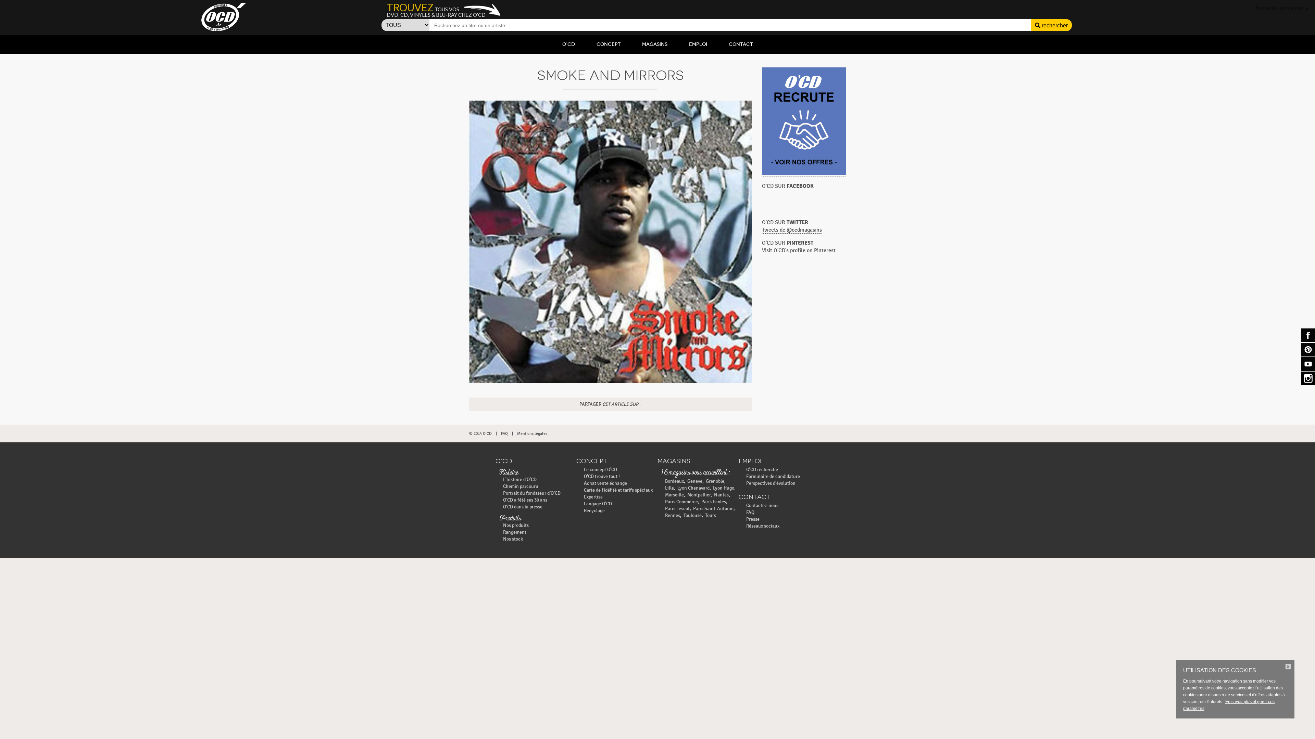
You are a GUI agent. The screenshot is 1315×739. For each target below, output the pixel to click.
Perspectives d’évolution (771, 483)
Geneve (694, 481)
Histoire (508, 473)
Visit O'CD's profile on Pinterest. (799, 250)
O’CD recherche (762, 469)
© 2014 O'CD (480, 433)
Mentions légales (532, 433)
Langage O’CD (598, 504)
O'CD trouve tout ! (602, 476)
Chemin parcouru (520, 486)
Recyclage (594, 511)
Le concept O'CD (600, 469)
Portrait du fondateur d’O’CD (532, 493)
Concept (609, 44)
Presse (753, 519)
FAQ (504, 433)
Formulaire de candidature (773, 476)
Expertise (593, 497)
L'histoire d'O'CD (520, 479)
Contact (741, 44)
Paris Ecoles (713, 502)
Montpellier (699, 495)
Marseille (674, 495)
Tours (710, 515)
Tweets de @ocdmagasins (792, 230)
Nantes (721, 495)
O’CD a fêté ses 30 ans (525, 500)
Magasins (654, 44)
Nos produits (516, 525)
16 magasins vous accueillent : (695, 473)
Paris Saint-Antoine (713, 508)
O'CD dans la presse (522, 507)
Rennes (672, 515)
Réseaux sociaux (762, 526)
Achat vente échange (605, 483)
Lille (669, 488)
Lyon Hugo (723, 488)
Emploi (698, 44)
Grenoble (715, 481)
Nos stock (513, 539)
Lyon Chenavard (693, 488)
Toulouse (693, 515)
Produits (510, 518)
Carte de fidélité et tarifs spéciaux (618, 490)
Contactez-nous (762, 505)
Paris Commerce (681, 502)
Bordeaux (674, 481)
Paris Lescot (677, 508)
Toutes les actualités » (1281, 8)
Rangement (514, 532)
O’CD (568, 44)
